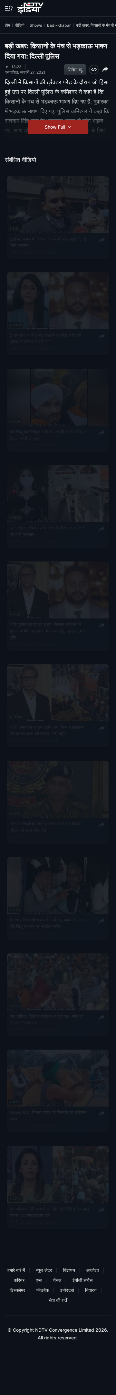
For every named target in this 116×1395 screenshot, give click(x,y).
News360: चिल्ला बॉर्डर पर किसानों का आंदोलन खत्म (48, 1115)
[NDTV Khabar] (31, 7)
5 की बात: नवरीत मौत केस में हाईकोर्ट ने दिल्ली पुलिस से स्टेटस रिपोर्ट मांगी (45, 338)
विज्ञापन (69, 1270)
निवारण (91, 1290)
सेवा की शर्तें (58, 1300)
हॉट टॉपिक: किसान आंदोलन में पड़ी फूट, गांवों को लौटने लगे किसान (46, 1019)
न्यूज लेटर (44, 1270)
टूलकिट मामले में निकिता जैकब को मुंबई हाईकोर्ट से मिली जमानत (48, 242)
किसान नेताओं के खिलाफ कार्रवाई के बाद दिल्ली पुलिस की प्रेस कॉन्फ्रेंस (45, 826)
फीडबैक (42, 1290)
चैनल (57, 1280)
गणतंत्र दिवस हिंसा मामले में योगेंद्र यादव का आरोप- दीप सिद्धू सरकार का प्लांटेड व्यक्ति (49, 923)
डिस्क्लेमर (17, 1290)
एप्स (39, 1280)
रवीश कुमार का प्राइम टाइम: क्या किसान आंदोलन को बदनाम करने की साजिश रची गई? (47, 730)
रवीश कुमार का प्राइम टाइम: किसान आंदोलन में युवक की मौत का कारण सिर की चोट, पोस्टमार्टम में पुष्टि (47, 631)
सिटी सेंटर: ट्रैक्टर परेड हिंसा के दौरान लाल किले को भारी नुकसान (47, 531)
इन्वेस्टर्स (67, 1290)
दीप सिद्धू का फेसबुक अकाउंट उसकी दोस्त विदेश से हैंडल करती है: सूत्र (48, 435)
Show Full (55, 127)
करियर (19, 1280)
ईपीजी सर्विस (82, 1280)
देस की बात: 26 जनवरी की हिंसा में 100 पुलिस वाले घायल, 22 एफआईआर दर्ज (49, 1211)
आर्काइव (92, 1270)
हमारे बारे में (16, 1270)
